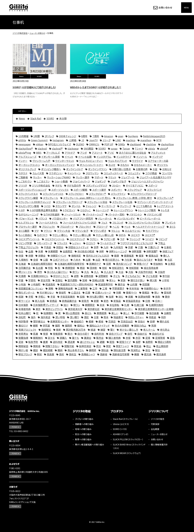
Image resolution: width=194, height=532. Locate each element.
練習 (102, 329)
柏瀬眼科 (48, 313)
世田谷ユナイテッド (78, 247)
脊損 (45, 333)
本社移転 (114, 305)
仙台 (20, 251)
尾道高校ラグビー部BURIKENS (76, 284)
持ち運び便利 (97, 296)
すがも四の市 (74, 185)
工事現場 (82, 288)
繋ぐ (112, 329)
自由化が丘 (158, 333)
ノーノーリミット (72, 214)
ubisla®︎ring (24, 152)
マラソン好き (99, 231)
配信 (112, 342)
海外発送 (45, 317)
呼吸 (50, 268)
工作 (94, 288)
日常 (147, 301)
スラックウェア (134, 190)
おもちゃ (124, 165)
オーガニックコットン (29, 165)
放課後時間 (144, 296)
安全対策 (45, 280)
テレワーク (125, 206)
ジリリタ (22, 185)
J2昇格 (72, 140)
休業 (40, 251)
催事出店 (153, 255)
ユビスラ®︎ (150, 235)
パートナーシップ (94, 214)
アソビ (110, 152)
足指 (172, 338)
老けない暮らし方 (129, 329)
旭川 (66, 305)
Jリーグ (106, 140)
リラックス (62, 243)
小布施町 (35, 284)
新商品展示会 (69, 301)
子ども (116, 276)
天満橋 (22, 276)
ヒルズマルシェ (26, 222)
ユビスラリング (77, 239)
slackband (135, 144)
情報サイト (131, 292)
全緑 (35, 259)
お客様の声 (142, 169)
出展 (88, 259)
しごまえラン (43, 181)
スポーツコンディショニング (32, 190)
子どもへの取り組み (84, 418)
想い (156, 292)
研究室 (46, 325)
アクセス (15, 427)
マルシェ (115, 231)
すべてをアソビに (134, 185)
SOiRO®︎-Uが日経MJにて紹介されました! (34, 87)
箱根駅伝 (46, 329)
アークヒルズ (53, 152)
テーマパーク (108, 206)
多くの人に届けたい (57, 272)
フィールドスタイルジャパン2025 (79, 222)
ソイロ (47, 206)
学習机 (32, 280)
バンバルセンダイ (126, 218)
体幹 (101, 251)
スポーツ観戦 (80, 190)
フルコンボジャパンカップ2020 (144, 222)
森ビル (88, 313)
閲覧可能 (69, 346)
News (21, 76)
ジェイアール (128, 177)
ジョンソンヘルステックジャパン (147, 181)
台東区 (171, 264)
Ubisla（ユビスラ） (121, 424)
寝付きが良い (137, 280)
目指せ (141, 321)
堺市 (39, 272)
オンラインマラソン (97, 169)
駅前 (39, 354)
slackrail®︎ (57, 148)
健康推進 (129, 255)
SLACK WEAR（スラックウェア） (127, 453)
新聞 (96, 301)
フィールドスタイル (48, 222)
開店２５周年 (164, 342)
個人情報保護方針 (159, 444)
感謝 (20, 296)
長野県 (149, 342)
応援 (87, 292)
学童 (20, 280)
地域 (104, 268)
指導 (111, 296)
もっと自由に (25, 235)
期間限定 (90, 305)
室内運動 (72, 280)
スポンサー (116, 190)
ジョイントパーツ (81, 181)
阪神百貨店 (85, 346)
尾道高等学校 (105, 284)
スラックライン (118, 194)
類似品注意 (120, 350)
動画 (160, 259)
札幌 (126, 305)
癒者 (101, 321)
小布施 (22, 284)
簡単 (58, 329)
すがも (58, 185)
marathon (145, 140)
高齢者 (103, 354)
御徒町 (62, 292)
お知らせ (166, 169)
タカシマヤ (61, 206)
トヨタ (21, 210)
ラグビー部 (109, 239)
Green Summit (39, 140)
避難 (102, 342)
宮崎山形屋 (98, 280)
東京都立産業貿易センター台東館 (156, 309)
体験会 (41, 255)
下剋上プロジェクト (28, 247)
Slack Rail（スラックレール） (125, 418)
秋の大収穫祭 (122, 325)
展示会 (121, 284)
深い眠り (74, 317)
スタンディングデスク (96, 185)
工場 (104, 288)
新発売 (85, 301)
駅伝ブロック (25, 354)
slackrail (42, 148)
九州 (106, 247)
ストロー (116, 185)
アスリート (97, 152)
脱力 (70, 333)
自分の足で (83, 333)
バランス (42, 218)
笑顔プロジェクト (27, 329)
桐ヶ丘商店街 (73, 313)
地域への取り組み (83, 429)
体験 (30, 255)
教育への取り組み (83, 439)
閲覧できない (52, 346)
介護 (140, 247)
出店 (97, 259)
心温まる (75, 292)
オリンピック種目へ (51, 169)
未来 (102, 305)
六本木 (77, 259)
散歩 (167, 296)
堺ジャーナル (25, 272)
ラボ (122, 239)
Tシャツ (139, 148)
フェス (104, 222)
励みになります (145, 259)
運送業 (71, 342)
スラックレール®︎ (165, 198)
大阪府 (161, 272)
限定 (108, 346)
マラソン (48, 231)
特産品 (152, 317)
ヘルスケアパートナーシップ (149, 226)
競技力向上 (140, 325)
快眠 (118, 292)
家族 (123, 280)
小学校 (165, 280)
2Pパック (49, 136)
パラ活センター (60, 218)
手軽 (30, 296)
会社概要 (155, 429)
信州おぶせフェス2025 (97, 255)
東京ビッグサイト (54, 309)
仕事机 (167, 247)
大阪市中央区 (145, 272)
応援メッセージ (103, 292)
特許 (163, 317)
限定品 (137, 346)
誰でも (75, 338)
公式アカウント (60, 259)
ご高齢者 (23, 177)
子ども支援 (151, 276)
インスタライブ (123, 157)
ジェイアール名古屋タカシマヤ (155, 177)
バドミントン (135, 214)
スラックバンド (154, 190)
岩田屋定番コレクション (30, 288)
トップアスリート (165, 206)
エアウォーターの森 (158, 161)
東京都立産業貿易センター (119, 309)
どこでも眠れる (144, 206)
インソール (141, 157)
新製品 (117, 301)
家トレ (112, 280)
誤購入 (63, 338)
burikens (133, 136)
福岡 (57, 325)
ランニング (134, 239)
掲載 (130, 296)
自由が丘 (142, 333)
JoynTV (93, 140)
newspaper (24, 144)
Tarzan (126, 148)
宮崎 (84, 280)
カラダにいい (55, 173)
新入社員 (40, 301)
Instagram (58, 140)
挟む (121, 296)
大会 (121, 272)
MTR (158, 140)
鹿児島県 (161, 354)
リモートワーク (44, 243)
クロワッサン (92, 173)
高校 (61, 354)
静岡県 (92, 350)
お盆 (155, 169)
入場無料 (23, 259)
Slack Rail (35, 118)
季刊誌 (166, 276)
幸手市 (167, 288)
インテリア (157, 157)
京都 (130, 247)
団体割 (93, 268)
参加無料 (158, 264)
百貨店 (112, 321)
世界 (96, 247)
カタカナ (22, 173)
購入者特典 (115, 338)
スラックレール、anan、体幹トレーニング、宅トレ (87, 198)
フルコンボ (117, 222)
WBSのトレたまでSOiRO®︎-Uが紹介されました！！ (95, 87)
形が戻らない (47, 292)
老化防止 (165, 329)
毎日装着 (154, 313)
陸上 (148, 346)
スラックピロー (76, 194)
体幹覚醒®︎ (151, 251)
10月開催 (23, 136)
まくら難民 (23, 231)
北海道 (22, 264)
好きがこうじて (61, 276)
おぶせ (112, 165)
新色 (106, 301)
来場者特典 (24, 309)
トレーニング (102, 210)
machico (130, 140)
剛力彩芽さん (112, 259)
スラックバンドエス (28, 194)
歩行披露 (139, 313)
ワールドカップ (107, 243)
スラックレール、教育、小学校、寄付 (134, 198)
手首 (52, 296)
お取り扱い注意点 (121, 169)
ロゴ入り (90, 243)
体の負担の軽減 (85, 251)
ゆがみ (122, 235)
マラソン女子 (81, 231)
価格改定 (76, 255)
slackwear (73, 148)
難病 (60, 350)
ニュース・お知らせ (159, 434)
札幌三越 (139, 305)
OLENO (80, 144)
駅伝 (157, 350)
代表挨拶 (155, 424)
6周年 (84, 136)
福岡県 (68, 325)
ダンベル (76, 206)
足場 (147, 338)
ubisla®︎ (164, 148)
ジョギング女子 (118, 181)
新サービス (24, 301)
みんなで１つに (133, 231)
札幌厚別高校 (156, 305)
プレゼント (170, 222)
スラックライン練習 (28, 198)
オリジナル (162, 165)
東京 (38, 309)
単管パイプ (142, 264)
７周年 (95, 136)
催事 (141, 255)
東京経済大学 (75, 309)
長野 (138, 342)
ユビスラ (135, 235)
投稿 (82, 296)
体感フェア (168, 251)
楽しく (126, 313)
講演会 (87, 338)
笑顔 (153, 325)
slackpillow (167, 144)
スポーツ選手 (99, 190)
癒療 (91, 321)
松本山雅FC (24, 313)
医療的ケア (95, 264)
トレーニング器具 (147, 210)
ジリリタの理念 (157, 418)
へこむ (115, 226)
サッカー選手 (82, 177)
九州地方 (118, 247)
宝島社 (59, 280)
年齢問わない (151, 288)
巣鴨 (50, 288)
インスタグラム (104, 157)
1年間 (36, 136)
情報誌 (145, 292)
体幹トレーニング (118, 251)
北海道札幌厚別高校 (42, 264)
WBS (38, 152)
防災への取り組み (83, 434)
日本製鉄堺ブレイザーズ (46, 305)
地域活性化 (118, 268)
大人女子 (109, 272)
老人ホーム (149, 329)
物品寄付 (118, 317)
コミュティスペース (113, 173)
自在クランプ (115, 333)
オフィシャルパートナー (92, 165)
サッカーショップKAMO (59, 177)
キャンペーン (74, 173)
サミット (112, 177)
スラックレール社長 (122, 202)
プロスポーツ (67, 226)
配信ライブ (125, 342)
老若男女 (23, 333)
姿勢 (76, 276)
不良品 (47, 247)
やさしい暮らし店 (105, 235)
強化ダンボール (26, 292)
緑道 (93, 329)
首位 (147, 350)
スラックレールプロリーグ (69, 202)
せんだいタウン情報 (28, 206)
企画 (30, 251)
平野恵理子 (118, 288)
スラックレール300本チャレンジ (34, 202)
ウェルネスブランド (117, 161)
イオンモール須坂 (50, 157)
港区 (86, 317)
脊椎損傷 (58, 333)
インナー (22, 161)
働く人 (166, 255)
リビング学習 (25, 243)
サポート (98, 177)
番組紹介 (79, 321)
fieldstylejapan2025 (154, 136)
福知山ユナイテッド (99, 325)
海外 (33, 317)
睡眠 (35, 325)
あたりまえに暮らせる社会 (132, 152)
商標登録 (70, 268)
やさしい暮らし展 (82, 235)
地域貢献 (134, 268)
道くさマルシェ (87, 342)
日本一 (158, 301)
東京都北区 (93, 309)
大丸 (86, 272)
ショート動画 (61, 181)
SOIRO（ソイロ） (120, 429)
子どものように (133, 276)
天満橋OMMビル (39, 276)
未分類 (63, 118)
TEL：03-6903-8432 (18, 431)
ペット (127, 226)
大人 (96, 272)
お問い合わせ (165, 7)
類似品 (105, 350)
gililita (22, 140)
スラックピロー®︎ (97, 194)
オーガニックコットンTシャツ (60, 165)
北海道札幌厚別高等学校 (71, 264)
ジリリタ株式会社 (18, 7)
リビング (163, 239)
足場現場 (160, 338)
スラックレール (50, 198)
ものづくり (42, 235)
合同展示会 (24, 268)
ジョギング (100, 181)
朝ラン (76, 305)
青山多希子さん (75, 350)
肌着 (35, 333)
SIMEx (121, 144)
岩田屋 (146, 284)
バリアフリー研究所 (83, 218)
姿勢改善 (88, 276)
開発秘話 (23, 346)
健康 (116, 255)
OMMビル (94, 144)
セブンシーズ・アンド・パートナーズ (155, 202)
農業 (45, 342)
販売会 (100, 338)
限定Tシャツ (122, 346)
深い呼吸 (60, 317)
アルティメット (158, 152)
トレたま (165, 210)
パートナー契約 (116, 214)
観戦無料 (38, 338)
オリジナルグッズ (27, 169)
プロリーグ (101, 226)
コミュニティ (134, 173)
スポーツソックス (60, 190)
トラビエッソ (69, 210)
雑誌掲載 (48, 350)
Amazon (108, 136)
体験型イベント (58, 255)
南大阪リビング (124, 264)
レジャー (76, 243)
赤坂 (128, 338)
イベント (69, 157)
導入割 (153, 280)
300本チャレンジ (67, 136)
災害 (96, 317)
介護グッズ (153, 247)
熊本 (106, 317)
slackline (151, 144)
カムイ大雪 (38, 173)
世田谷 (59, 247)
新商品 (53, 301)
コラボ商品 (151, 173)
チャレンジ (91, 206)
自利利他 (99, 333)
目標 (152, 321)
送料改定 (58, 342)
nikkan (39, 144)
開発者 (36, 346)
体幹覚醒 (136, 251)
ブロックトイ (85, 226)
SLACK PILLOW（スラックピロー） (128, 439)
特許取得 (23, 321)
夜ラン (75, 272)
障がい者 (23, 350)
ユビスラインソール (55, 239)
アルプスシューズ (27, 157)
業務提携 (101, 313)
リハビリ (149, 239)
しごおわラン (25, 181)
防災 (98, 346)
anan (120, 136)
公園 (45, 259)
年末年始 (134, 288)
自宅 (129, 333)
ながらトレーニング (28, 214)
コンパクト (167, 173)
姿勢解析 (103, 276)
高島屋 (50, 354)
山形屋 (133, 284)
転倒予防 (33, 342)
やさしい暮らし (60, 235)
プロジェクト (48, 226)
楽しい (114, 313)
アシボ (83, 152)
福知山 (80, 325)
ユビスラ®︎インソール (29, 239)
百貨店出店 (127, 321)
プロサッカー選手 (27, 226)
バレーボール (105, 218)
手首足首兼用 (67, 296)
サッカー (37, 177)
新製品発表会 (133, 301)
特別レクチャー (136, 317)
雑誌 (35, 350)
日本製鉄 (23, 305)
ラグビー (94, 239)
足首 (20, 342)
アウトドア (70, 152)
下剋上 (161, 243)
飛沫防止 (135, 350)
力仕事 (128, 259)
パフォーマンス (25, 218)
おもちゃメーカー (143, 165)
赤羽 (137, 338)
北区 (169, 259)
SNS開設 (88, 148)
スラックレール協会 (97, 202)
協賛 (108, 264)
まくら (172, 226)
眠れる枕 (164, 321)
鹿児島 (147, 354)
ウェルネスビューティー (91, 161)
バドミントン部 (154, 214)
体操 (20, 255)
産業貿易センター (59, 321)
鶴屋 (136, 354)
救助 (157, 296)
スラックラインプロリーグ (143, 194)
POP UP (108, 144)
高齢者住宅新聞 (120, 354)
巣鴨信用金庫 (65, 288)
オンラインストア (74, 169)
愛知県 (167, 292)
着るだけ (23, 325)
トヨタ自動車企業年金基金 (44, 210)
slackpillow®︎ (25, 148)
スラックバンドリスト (53, 194)
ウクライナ (137, 161)
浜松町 (22, 317)
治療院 (167, 313)
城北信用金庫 (151, 268)
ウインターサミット (64, 161)
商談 (82, 268)
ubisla (151, 148)
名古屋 (39, 268)
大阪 (130, 272)
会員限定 (67, 251)
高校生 (72, 354)
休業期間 (53, 251)
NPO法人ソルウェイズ (59, 144)
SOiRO (39, 76)
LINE (118, 140)
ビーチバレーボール (150, 218)
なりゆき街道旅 (51, 214)
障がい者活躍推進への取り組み (89, 444)
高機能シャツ (88, 354)
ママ (36, 231)
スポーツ (152, 185)
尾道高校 (50, 284)
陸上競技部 (162, 346)
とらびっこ (85, 210)
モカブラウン (152, 231)
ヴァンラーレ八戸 (41, 161)
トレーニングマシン (123, 210)
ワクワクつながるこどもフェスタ (136, 243)
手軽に (41, 296)
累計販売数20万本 (76, 329)
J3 (82, 140)
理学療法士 (39, 321)
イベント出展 (85, 157)
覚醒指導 (23, 338)
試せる (51, 338)
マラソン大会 (63, 231)
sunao (114, 148)
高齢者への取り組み (84, 424)
